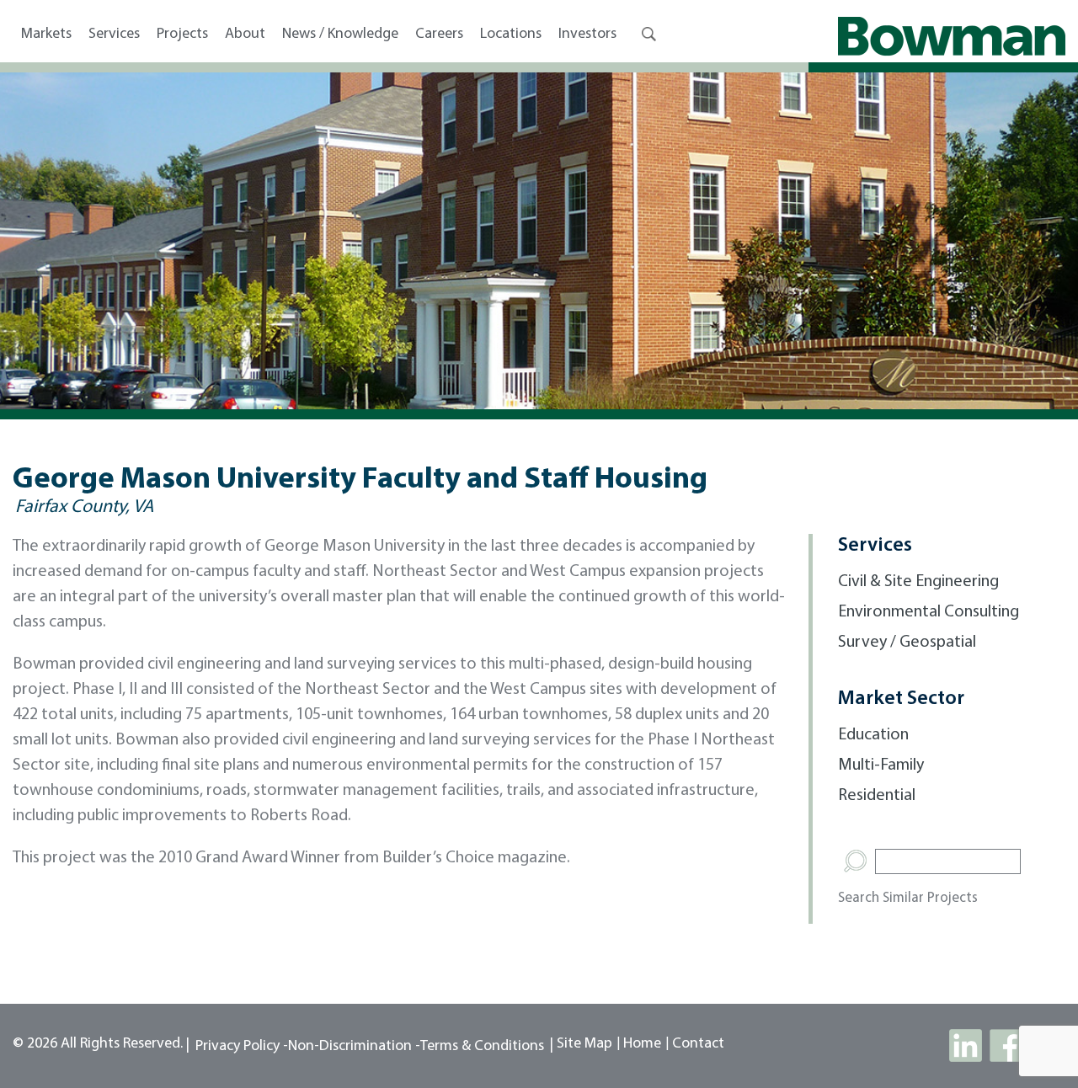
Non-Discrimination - (354, 1046)
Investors (587, 34)
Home (642, 1044)
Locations (511, 34)
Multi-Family (881, 765)
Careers (439, 34)
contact (698, 1044)
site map (584, 1044)
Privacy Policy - (241, 1046)
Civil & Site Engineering (918, 581)
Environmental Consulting (928, 612)
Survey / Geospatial (907, 642)
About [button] (245, 34)
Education (873, 735)
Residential (876, 795)
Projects (182, 34)
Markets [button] (46, 34)
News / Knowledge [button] (340, 34)
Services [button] (114, 34)
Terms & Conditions (482, 1046)
